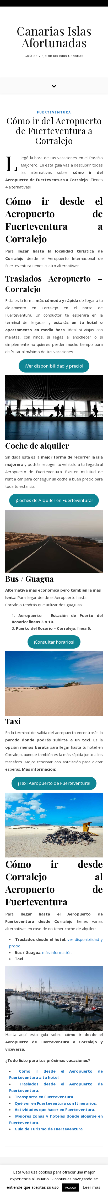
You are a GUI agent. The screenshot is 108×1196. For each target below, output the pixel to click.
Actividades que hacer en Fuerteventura (54, 1109)
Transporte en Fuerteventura (44, 1096)
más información (57, 952)
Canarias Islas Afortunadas (54, 36)
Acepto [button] (70, 1187)
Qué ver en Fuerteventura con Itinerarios (55, 1103)
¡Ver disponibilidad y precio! (54, 366)
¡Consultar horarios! (54, 642)
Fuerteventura (54, 112)
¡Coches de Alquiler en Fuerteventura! (54, 500)
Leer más (91, 1187)
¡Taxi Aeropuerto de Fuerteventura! (54, 783)
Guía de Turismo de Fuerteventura (49, 1128)
